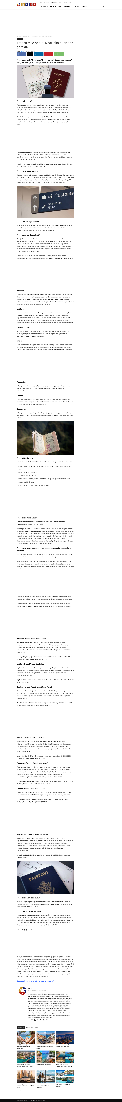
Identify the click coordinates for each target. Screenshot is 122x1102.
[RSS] (41, 1020)
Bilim (59, 6)
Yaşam (52, 6)
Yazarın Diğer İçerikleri (32, 1027)
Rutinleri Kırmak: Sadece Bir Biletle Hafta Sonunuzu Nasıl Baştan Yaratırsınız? (45, 1085)
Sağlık (76, 6)
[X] (44, 1020)
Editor (22, 51)
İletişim (65, 2)
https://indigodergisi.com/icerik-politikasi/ (37, 990)
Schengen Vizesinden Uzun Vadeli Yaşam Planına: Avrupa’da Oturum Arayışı (45, 1046)
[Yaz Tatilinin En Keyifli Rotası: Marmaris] (65, 1076)
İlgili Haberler (21, 1027)
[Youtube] (47, 1020)
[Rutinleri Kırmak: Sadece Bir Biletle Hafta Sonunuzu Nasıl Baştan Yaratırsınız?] (46, 1076)
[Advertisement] (61, 22)
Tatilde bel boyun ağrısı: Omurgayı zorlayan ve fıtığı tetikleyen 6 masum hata (25, 1046)
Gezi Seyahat (26, 36)
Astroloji (85, 6)
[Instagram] (32, 1020)
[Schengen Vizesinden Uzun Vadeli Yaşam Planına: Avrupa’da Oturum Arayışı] (46, 1037)
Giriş (41, 2)
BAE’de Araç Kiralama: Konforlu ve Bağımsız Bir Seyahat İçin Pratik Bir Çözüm (25, 1085)
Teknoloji (67, 6)
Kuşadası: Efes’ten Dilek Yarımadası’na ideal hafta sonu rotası (64, 1066)
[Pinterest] (38, 1020)
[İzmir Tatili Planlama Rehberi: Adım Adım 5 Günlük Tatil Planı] (65, 1037)
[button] (103, 6)
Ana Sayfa (19, 36)
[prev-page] (18, 1091)
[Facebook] (29, 1020)
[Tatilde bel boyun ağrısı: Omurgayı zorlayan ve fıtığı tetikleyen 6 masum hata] (26, 1037)
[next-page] (20, 1091)
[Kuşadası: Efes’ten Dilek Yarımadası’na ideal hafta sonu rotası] (65, 1057)
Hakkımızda (46, 2)
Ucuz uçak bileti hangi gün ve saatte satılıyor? (35, 981)
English (70, 2)
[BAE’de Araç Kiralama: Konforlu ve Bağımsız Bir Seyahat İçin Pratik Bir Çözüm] (26, 1076)
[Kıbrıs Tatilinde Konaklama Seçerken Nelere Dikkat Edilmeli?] (26, 1057)
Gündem (43, 6)
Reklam (59, 2)
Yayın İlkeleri (54, 2)
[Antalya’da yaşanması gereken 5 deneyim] (46, 1057)
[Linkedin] (35, 1020)
